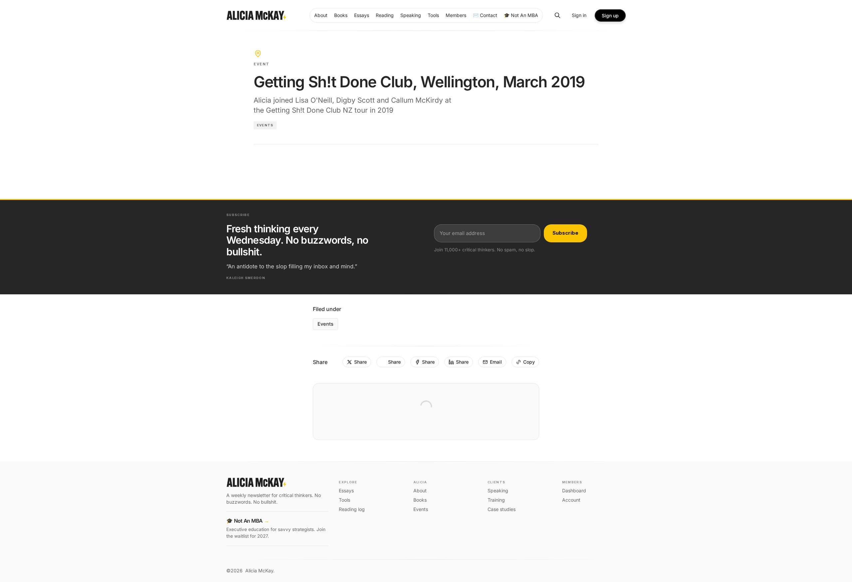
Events (265, 125)
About (420, 490)
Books (420, 500)
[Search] (557, 15)
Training (496, 500)
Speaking (498, 490)
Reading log (352, 509)
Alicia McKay (259, 570)
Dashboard (574, 490)
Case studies (502, 509)
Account (571, 500)
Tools (344, 500)
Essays (346, 490)
